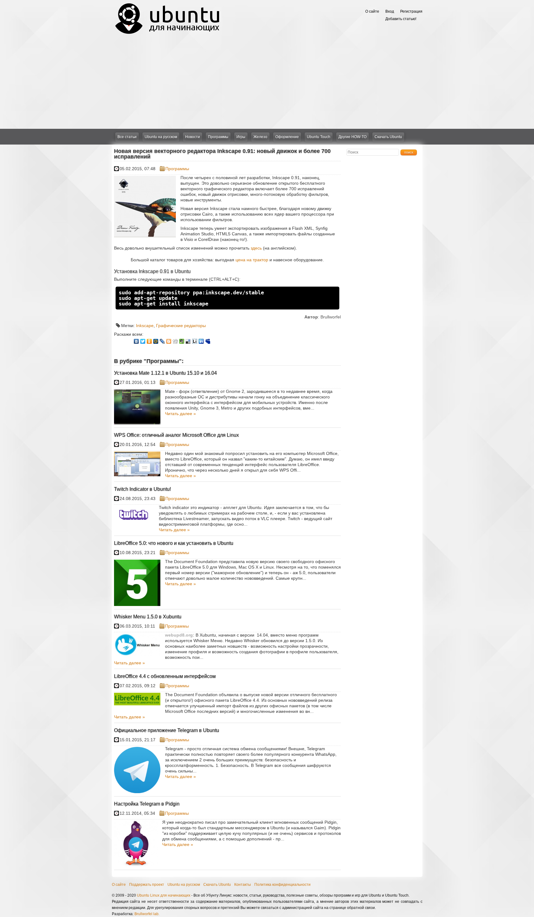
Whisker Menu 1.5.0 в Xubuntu (147, 616)
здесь (256, 248)
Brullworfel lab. (146, 914)
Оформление (287, 137)
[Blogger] (169, 341)
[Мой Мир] (156, 341)
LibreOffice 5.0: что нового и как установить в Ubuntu (173, 543)
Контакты (242, 884)
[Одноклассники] (149, 341)
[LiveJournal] (162, 341)
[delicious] (188, 341)
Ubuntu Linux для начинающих (163, 895)
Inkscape (145, 325)
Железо (260, 137)
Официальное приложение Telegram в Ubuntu (166, 730)
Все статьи (127, 137)
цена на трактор (251, 259)
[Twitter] (143, 341)
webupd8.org (179, 635)
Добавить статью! (400, 19)
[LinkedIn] (201, 341)
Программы (218, 137)
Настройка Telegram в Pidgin (147, 803)
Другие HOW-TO (352, 137)
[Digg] (175, 341)
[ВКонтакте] (136, 341)
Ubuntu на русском (161, 137)
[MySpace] (208, 341)
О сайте (372, 11)
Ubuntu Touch (318, 137)
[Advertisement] (267, 82)
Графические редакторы (181, 325)
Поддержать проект (146, 884)
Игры (240, 137)
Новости (192, 137)
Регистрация (411, 11)
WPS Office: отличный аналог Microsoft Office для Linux (176, 435)
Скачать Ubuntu (388, 137)
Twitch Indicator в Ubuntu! (142, 489)
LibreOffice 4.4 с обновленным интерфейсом (165, 676)
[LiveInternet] (195, 341)
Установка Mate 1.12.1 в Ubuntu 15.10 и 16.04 (165, 373)
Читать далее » (180, 413)
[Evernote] (182, 341)
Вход (389, 11)
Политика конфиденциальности (282, 884)
